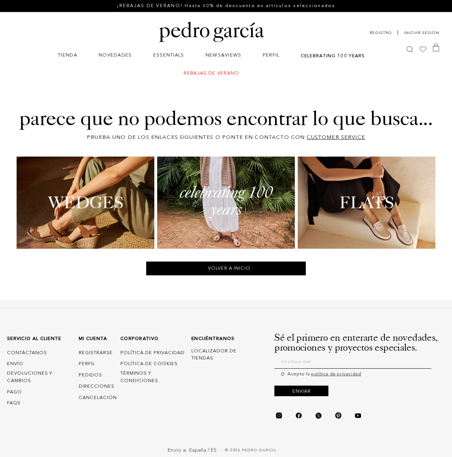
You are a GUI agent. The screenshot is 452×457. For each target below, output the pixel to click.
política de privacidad (336, 374)
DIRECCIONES (96, 386)
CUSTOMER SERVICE (336, 137)
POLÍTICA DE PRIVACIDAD (152, 353)
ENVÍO (15, 364)
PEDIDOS (90, 375)
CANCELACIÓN (98, 398)
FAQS (13, 403)
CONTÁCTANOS (27, 353)
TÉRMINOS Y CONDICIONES (139, 377)
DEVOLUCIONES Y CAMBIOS (29, 377)
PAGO (14, 392)
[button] (67, 56)
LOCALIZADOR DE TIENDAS (214, 355)
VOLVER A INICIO (229, 268)
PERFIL (87, 364)
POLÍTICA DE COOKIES (149, 364)
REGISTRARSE (96, 353)
